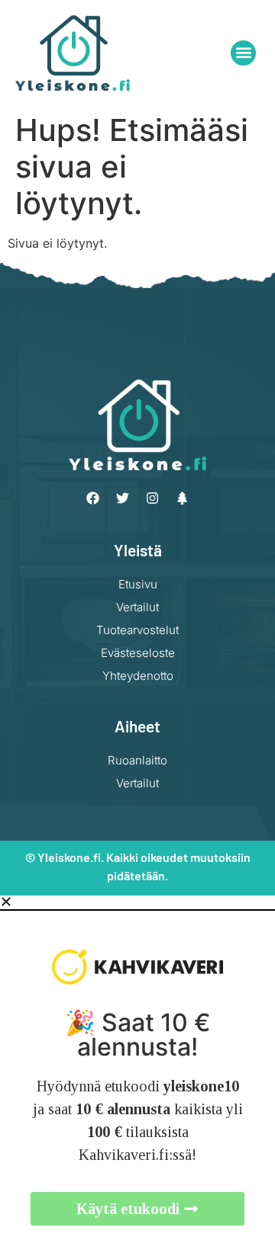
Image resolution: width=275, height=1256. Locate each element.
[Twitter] (123, 498)
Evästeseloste (138, 653)
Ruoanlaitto (137, 760)
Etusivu (137, 584)
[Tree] (183, 498)
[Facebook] (93, 498)
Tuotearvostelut (137, 630)
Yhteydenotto (137, 675)
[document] (137, 1076)
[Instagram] (153, 498)
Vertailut (137, 607)
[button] (243, 53)
